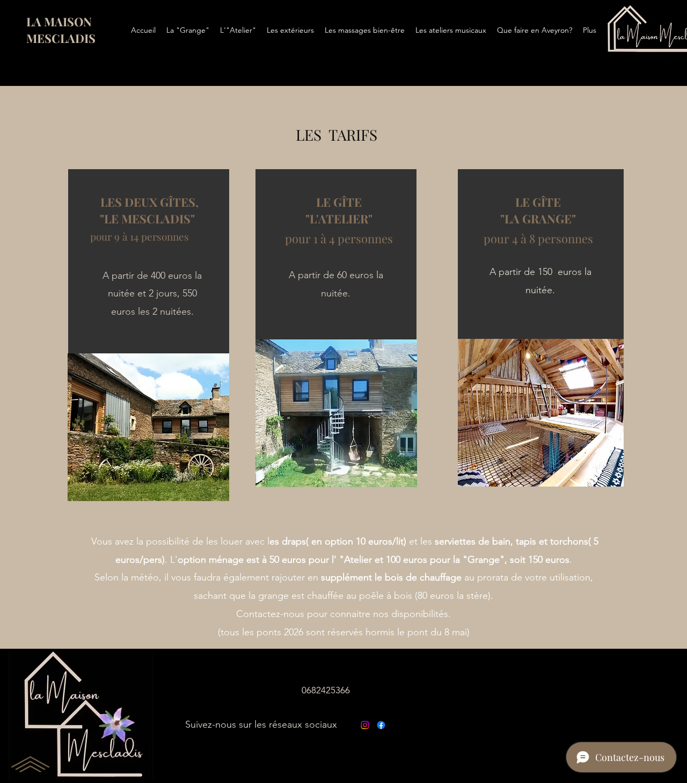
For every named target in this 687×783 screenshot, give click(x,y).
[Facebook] (381, 725)
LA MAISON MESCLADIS (61, 29)
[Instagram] (365, 725)
